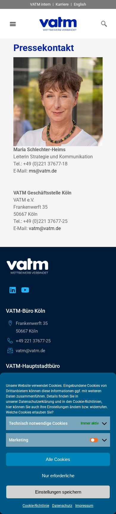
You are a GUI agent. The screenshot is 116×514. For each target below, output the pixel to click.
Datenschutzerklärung (36, 402)
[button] (13, 24)
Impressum (84, 506)
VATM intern (40, 4)
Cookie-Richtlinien (87, 402)
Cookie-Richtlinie (36, 506)
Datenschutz (62, 506)
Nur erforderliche (58, 475)
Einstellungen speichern (58, 491)
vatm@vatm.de (45, 228)
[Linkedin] (12, 289)
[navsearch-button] (103, 24)
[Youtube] (25, 289)
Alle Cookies (58, 459)
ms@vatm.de (43, 171)
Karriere (62, 4)
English (80, 4)
